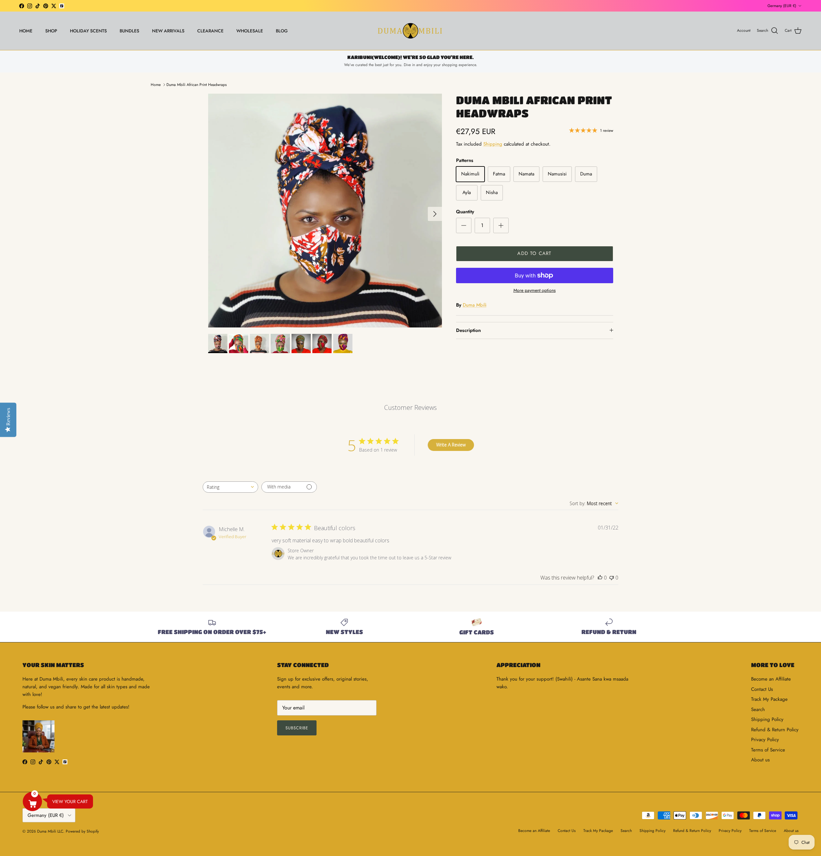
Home (156, 85)
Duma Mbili (475, 305)
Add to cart (534, 253)
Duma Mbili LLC (50, 831)
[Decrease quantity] (463, 225)
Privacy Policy (765, 739)
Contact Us (762, 689)
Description (468, 330)
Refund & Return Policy (775, 729)
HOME (25, 31)
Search (758, 709)
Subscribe (296, 728)
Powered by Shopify (82, 831)
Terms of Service (768, 749)
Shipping (492, 144)
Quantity (465, 211)
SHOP (51, 31)
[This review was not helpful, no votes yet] (611, 577)
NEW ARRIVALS (168, 31)
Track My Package (769, 699)
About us (760, 759)
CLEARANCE (210, 31)
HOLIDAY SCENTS (88, 31)
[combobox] (230, 487)
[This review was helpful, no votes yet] (600, 577)
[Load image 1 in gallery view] (325, 210)
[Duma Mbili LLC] (410, 31)
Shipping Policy (767, 719)
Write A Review (451, 445)
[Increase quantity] (501, 225)
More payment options (534, 290)
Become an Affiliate (771, 678)
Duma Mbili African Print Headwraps (196, 85)
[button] (32, 801)
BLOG (282, 31)
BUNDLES (129, 31)
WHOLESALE (249, 31)
